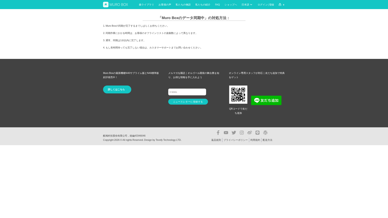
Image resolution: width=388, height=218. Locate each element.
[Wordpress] (265, 132)
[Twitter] (234, 132)
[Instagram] (241, 132)
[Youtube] (226, 132)
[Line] (257, 132)
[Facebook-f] (218, 132)
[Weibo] (249, 132)
